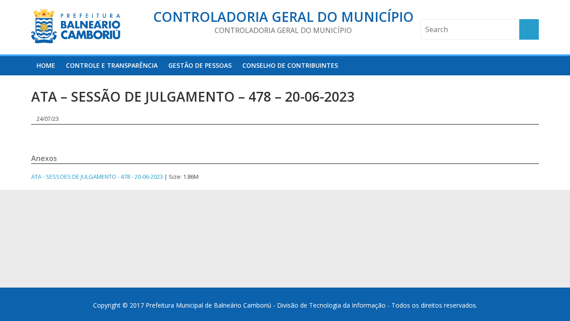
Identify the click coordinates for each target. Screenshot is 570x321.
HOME (46, 65)
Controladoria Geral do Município (283, 17)
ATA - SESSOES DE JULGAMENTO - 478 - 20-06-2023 (97, 177)
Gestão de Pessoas (200, 65)
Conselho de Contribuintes (290, 65)
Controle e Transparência (112, 65)
